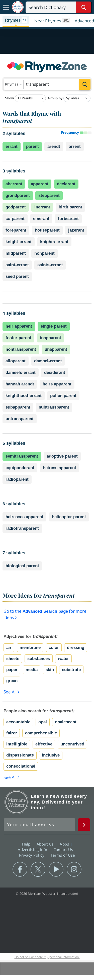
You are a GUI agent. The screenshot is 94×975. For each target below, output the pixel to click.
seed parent (17, 276)
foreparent (16, 230)
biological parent (22, 565)
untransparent (20, 418)
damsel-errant (48, 361)
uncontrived (72, 744)
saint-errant (17, 264)
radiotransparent (22, 528)
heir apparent (19, 326)
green (12, 680)
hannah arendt (20, 384)
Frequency (70, 132)
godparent (16, 207)
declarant (66, 184)
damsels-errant (21, 372)
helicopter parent (69, 516)
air (9, 647)
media (32, 669)
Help (27, 844)
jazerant (76, 230)
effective (43, 744)
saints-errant (50, 264)
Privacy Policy (32, 855)
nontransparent (21, 349)
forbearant (68, 218)
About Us (46, 844)
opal (42, 722)
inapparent (50, 337)
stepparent (49, 195)
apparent (39, 184)
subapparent (18, 407)
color (54, 647)
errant (12, 146)
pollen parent (63, 395)
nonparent (44, 253)
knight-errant (19, 241)
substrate (71, 669)
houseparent (47, 230)
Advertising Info (33, 849)
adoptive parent (62, 456)
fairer (11, 733)
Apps (65, 844)
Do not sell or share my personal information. (47, 957)
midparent (16, 253)
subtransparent (54, 407)
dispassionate (20, 755)
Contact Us (63, 849)
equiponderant (20, 467)
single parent (54, 326)
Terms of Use (63, 855)
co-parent (15, 218)
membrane (30, 647)
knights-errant (54, 241)
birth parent (70, 207)
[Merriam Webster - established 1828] (18, 7)
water (63, 658)
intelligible (16, 744)
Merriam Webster (16, 802)
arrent (75, 146)
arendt (53, 146)
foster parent (18, 337)
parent (32, 146)
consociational (20, 766)
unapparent (56, 349)
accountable (18, 722)
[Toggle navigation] (6, 7)
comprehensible (41, 733)
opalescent (65, 722)
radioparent (17, 479)
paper (12, 669)
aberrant (14, 184)
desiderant (54, 372)
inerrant (42, 207)
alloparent (16, 361)
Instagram (74, 869)
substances (38, 658)
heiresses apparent (24, 516)
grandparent (18, 195)
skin (50, 669)
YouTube (56, 869)
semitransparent (22, 456)
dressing (75, 647)
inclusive (51, 755)
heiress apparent (59, 467)
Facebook (20, 869)
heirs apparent (57, 384)
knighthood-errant (24, 395)
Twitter (38, 869)
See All (10, 692)
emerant (41, 218)
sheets (12, 658)
